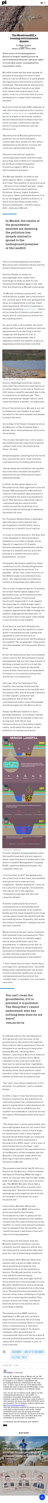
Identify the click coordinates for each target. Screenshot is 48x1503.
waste (24, 1357)
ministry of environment (34, 1352)
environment (17, 1352)
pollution (16, 1357)
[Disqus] (24, 1397)
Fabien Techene (25, 45)
